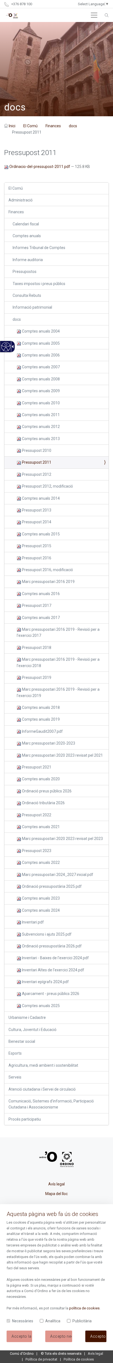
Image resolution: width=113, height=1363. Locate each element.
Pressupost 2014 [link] (36, 522)
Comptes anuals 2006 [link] (40, 355)
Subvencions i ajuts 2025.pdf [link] (46, 934)
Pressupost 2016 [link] (36, 558)
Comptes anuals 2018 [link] (40, 707)
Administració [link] (21, 200)
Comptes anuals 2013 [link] (40, 438)
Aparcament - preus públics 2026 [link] (50, 993)
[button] (94, 15)
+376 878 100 (21, 4)
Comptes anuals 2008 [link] (40, 379)
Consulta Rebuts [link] (27, 295)
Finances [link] (53, 126)
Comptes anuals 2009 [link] (40, 391)
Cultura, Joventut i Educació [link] (32, 1029)
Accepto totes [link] (98, 1336)
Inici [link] (12, 126)
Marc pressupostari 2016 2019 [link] (48, 581)
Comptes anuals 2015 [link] (40, 534)
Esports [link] (15, 1053)
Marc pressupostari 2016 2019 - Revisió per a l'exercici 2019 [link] (58, 692)
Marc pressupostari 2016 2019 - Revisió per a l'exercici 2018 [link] (58, 662)
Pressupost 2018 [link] (36, 647)
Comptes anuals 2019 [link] (40, 719)
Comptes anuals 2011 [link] (40, 415)
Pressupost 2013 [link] (36, 510)
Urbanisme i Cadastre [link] (27, 1017)
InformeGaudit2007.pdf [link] (42, 731)
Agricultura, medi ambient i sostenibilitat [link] (43, 1065)
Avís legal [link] (56, 1184)
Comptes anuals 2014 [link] (40, 498)
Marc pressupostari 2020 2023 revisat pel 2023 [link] (62, 838)
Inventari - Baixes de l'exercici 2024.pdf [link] (55, 958)
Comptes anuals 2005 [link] (40, 343)
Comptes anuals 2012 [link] (40, 426)
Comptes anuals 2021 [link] (40, 827)
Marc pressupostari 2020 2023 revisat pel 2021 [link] (62, 755)
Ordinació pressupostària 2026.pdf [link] (51, 946)
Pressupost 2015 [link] (36, 546)
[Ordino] (11, 15)
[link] (5, 349)
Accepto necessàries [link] (61, 1336)
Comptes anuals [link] (27, 236)
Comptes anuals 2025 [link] (40, 1005)
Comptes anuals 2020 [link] (40, 779)
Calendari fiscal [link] (26, 224)
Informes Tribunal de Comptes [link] (39, 247)
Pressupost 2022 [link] (36, 815)
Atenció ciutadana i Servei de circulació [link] (42, 1089)
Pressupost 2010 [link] (36, 450)
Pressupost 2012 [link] (36, 474)
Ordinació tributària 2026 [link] (43, 803)
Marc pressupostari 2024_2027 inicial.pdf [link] (57, 874)
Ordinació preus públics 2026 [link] (46, 791)
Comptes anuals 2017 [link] (40, 617)
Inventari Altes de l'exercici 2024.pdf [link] (52, 970)
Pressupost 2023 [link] (36, 850)
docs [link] (73, 126)
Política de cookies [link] (79, 1359)
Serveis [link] (15, 1077)
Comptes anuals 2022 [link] (40, 862)
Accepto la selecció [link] (22, 1336)
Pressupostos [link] (24, 271)
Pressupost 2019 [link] (36, 677)
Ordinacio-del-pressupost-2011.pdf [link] (40, 166)
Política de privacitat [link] (41, 1359)
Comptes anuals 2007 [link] (40, 367)
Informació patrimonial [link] (32, 307)
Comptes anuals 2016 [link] (40, 593)
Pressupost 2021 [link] (36, 767)
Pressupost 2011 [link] (36, 462)
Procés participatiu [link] (25, 1119)
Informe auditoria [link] (28, 260)
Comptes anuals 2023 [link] (40, 898)
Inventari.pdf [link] (32, 922)
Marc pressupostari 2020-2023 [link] (48, 743)
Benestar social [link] (22, 1041)
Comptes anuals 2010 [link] (40, 403)
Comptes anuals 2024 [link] (40, 910)
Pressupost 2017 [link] (36, 605)
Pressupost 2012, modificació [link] (47, 486)
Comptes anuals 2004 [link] (40, 331)
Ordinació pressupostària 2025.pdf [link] (51, 886)
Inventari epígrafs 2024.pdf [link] (45, 982)
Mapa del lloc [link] (56, 1193)
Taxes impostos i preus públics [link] (39, 283)
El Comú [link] (30, 126)
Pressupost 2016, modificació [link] (47, 570)
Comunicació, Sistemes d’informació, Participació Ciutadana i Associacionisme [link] (51, 1104)
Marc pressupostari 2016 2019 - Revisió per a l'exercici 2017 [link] (58, 632)
